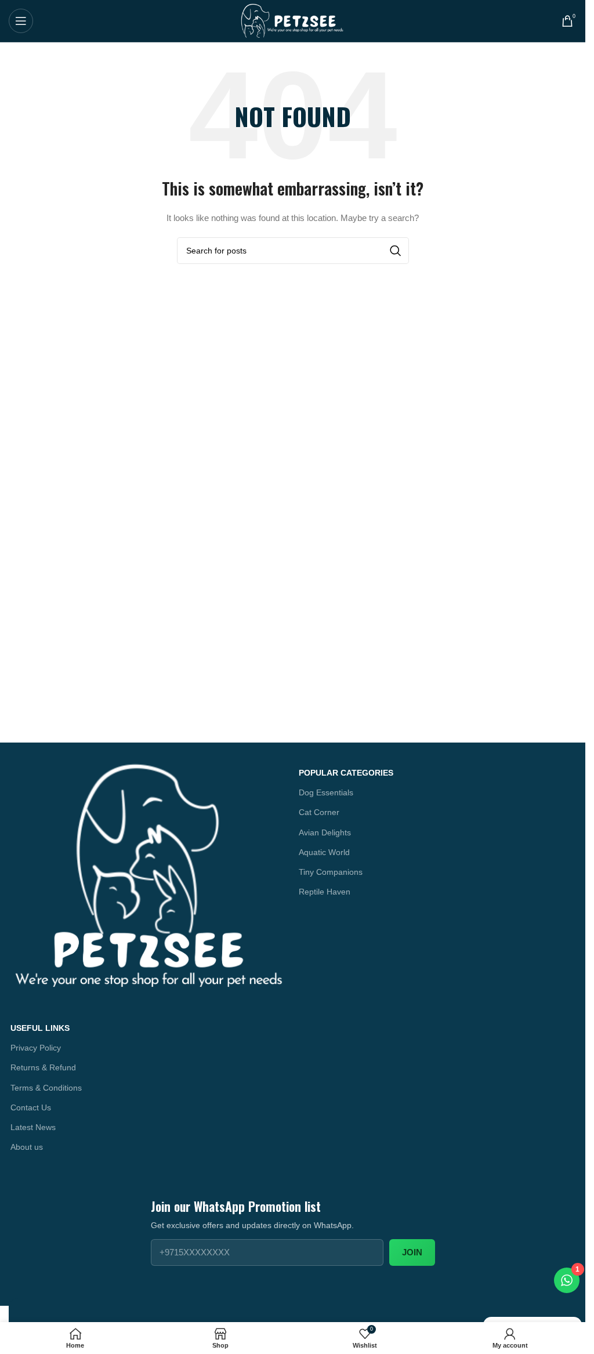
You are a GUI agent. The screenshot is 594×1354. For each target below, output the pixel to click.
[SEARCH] (395, 250)
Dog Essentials (326, 792)
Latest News (33, 1127)
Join (412, 1252)
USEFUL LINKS (40, 1028)
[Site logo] (293, 20)
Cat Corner (319, 812)
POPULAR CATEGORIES (346, 772)
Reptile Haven (324, 891)
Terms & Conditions (46, 1087)
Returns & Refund (43, 1067)
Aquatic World (324, 852)
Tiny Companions (331, 872)
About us (26, 1147)
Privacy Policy (35, 1047)
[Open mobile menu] (21, 20)
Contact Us (30, 1107)
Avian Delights (325, 832)
